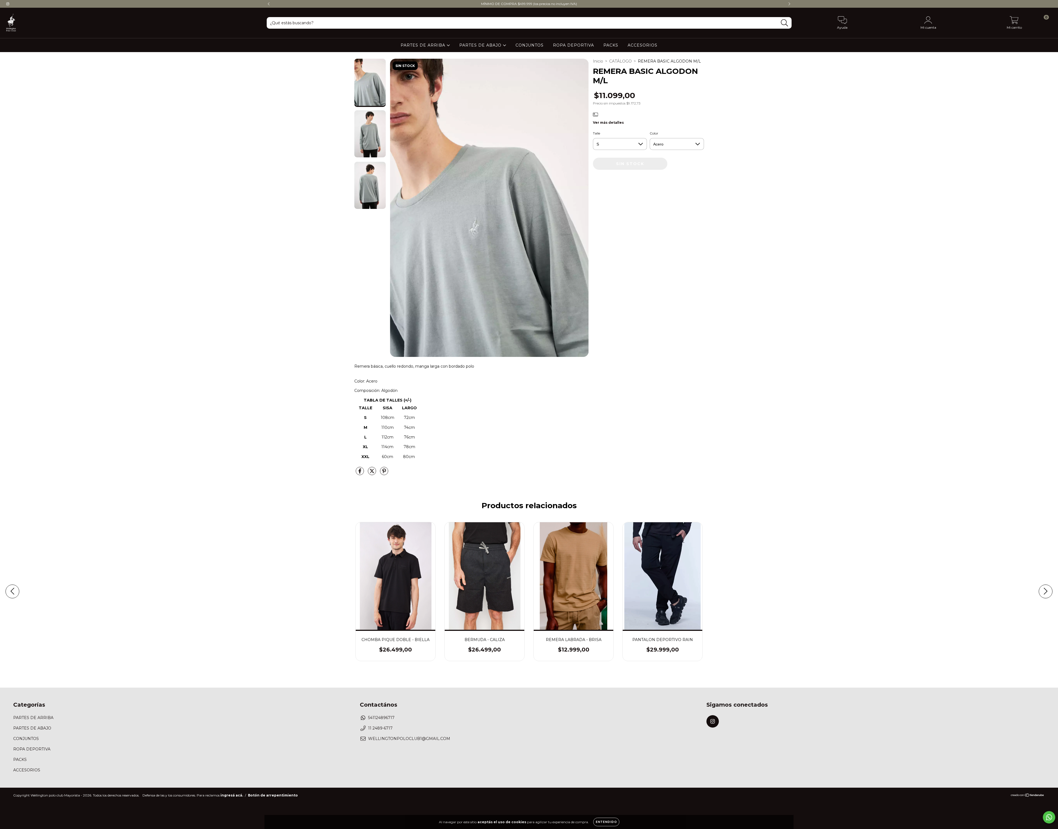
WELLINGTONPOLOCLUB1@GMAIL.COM (409, 738)
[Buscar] (784, 23)
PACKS (610, 45)
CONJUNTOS (529, 45)
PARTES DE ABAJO (481, 45)
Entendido (606, 822)
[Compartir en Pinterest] (384, 473)
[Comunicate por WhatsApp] (1049, 817)
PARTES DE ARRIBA (424, 45)
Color (654, 133)
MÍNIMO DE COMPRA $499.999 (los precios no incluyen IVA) (529, 4)
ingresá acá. (231, 795)
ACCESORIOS (642, 45)
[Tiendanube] (1027, 796)
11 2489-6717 (380, 728)
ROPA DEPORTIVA (573, 45)
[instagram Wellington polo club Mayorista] (7, 3)
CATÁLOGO (620, 61)
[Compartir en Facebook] (360, 473)
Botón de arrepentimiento (273, 795)
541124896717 (381, 717)
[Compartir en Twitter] (372, 473)
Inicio (598, 61)
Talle (596, 133)
